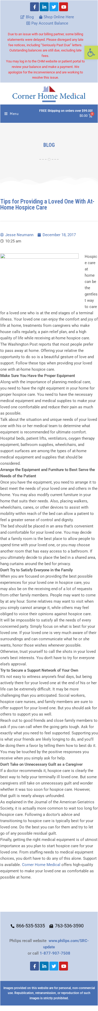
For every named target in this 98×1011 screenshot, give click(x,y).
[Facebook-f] (34, 6)
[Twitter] (53, 6)
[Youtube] (63, 6)
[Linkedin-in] (44, 6)
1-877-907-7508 (55, 953)
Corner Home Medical (41, 864)
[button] (91, 52)
